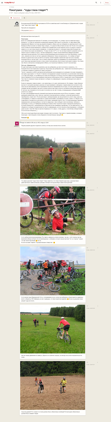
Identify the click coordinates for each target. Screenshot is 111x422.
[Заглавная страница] (9, 1)
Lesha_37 (27, 13)
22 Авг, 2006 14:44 (91, 250)
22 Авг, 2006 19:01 (35, 13)
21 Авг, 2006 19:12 (90, 133)
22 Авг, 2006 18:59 (91, 308)
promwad (16, 25)
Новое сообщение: (19, 13)
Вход (106, 2)
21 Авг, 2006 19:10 (90, 125)
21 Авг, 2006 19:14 (90, 190)
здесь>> (31, 30)
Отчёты (11, 7)
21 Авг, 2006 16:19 (90, 37)
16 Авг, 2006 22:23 (91, 24)
